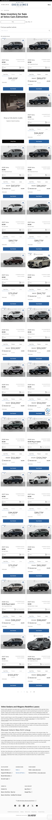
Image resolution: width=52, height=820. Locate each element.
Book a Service (5, 769)
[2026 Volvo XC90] (39, 47)
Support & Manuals (6, 772)
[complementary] (48, 411)
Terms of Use (27, 811)
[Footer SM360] (32, 815)
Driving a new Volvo (29, 718)
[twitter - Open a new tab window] (32, 806)
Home (2, 10)
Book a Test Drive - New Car (8, 792)
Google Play (28, 792)
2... (27, 692)
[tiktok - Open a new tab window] (28, 806)
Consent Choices (41, 811)
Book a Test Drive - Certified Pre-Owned (11, 795)
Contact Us (4, 789)
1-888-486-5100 (36, 769)
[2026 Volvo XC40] (13, 317)
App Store (27, 789)
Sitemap (21, 811)
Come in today (4, 720)
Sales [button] (17, 769)
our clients (3, 754)
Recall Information (5, 775)
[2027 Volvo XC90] (13, 47)
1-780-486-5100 (41, 772)
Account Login (4, 778)
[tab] (5, 74)
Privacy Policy (34, 811)
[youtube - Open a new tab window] (37, 806)
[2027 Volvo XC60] (13, 262)
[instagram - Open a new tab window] (19, 806)
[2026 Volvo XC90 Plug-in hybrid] (39, 427)
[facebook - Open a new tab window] (15, 806)
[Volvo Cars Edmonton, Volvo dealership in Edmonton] (14, 4)
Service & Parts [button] (20, 772)
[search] (49, 30)
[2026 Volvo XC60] (39, 262)
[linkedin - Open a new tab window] (24, 806)
